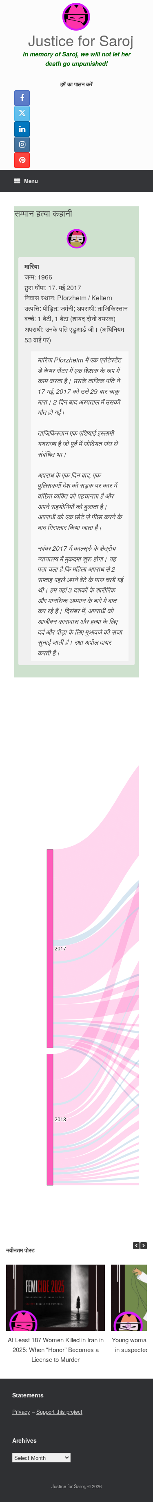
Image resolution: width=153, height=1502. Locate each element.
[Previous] (136, 1245)
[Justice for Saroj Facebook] (22, 98)
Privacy (21, 1411)
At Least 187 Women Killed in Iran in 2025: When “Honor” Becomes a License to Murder (56, 1349)
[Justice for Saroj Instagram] (22, 144)
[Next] (143, 1245)
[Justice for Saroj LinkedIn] (22, 129)
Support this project (59, 1411)
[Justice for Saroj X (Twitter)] (22, 113)
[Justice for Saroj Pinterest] (22, 160)
